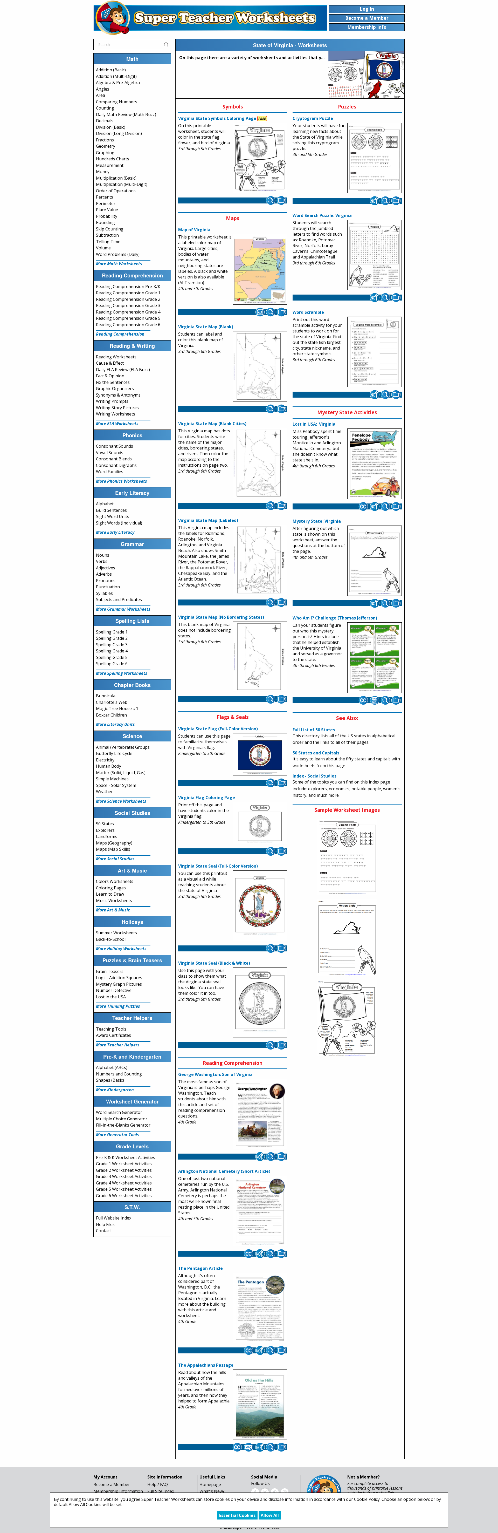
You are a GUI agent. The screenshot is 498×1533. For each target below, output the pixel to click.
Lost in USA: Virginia (314, 424)
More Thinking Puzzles (118, 1006)
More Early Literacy (115, 532)
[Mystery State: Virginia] (374, 561)
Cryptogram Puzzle (313, 118)
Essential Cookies (237, 1515)
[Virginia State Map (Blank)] (260, 366)
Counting (105, 108)
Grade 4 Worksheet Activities (124, 1183)
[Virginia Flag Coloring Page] (260, 823)
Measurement (109, 165)
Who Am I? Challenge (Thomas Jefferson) (335, 618)
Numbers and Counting (119, 1074)
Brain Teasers (109, 971)
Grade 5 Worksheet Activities (124, 1189)
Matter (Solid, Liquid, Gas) (121, 772)
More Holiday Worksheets (121, 948)
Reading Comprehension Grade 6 (128, 325)
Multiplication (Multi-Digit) (121, 184)
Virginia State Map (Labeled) (208, 520)
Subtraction (107, 235)
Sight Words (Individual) (119, 523)
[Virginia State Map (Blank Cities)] (260, 463)
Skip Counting (109, 229)
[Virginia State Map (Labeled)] (260, 560)
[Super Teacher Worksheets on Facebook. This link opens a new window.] (255, 1492)
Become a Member (111, 1484)
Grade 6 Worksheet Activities (124, 1195)
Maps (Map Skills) (113, 849)
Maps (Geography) (114, 843)
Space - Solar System (116, 785)
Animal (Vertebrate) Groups (123, 747)
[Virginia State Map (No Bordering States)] (260, 657)
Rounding (105, 222)
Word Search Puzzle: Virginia (322, 215)
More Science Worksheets (121, 801)
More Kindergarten (115, 1090)
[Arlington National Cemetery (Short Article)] (260, 1211)
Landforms (106, 836)
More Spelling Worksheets (121, 673)
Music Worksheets (114, 900)
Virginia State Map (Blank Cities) (212, 423)
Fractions (105, 140)
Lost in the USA (111, 997)
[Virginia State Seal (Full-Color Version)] (260, 906)
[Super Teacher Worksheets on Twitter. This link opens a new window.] (265, 1492)
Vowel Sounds (109, 452)
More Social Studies (115, 859)
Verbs (101, 561)
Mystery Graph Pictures (119, 984)
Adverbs (104, 574)
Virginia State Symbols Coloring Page (217, 118)
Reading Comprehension (120, 334)
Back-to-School (111, 939)
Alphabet (105, 504)
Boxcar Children (111, 715)
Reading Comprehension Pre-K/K (128, 286)
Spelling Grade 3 (112, 645)
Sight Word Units (112, 516)
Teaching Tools (111, 1029)
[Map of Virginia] (260, 269)
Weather (104, 791)
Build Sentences (111, 510)
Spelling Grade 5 (112, 657)
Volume (103, 248)
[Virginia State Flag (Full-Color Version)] (260, 754)
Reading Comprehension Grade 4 (128, 312)
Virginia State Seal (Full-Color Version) (218, 866)
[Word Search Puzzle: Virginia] (374, 255)
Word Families (109, 471)
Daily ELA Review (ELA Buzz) (123, 369)
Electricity (105, 760)
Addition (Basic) (111, 70)
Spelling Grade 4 (112, 651)
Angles (102, 89)
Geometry (105, 146)
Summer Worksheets (116, 933)
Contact (103, 1231)
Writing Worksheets (115, 414)
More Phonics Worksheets (121, 481)
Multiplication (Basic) (116, 178)
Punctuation (108, 587)
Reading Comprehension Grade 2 (128, 299)
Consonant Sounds (114, 446)
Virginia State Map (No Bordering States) (221, 617)
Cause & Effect (110, 363)
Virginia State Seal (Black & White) (214, 963)
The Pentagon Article (200, 1268)
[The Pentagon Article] (260, 1308)
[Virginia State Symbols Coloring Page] (260, 158)
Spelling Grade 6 (112, 663)
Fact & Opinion (110, 376)
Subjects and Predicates (119, 599)
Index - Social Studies (314, 776)
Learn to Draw (110, 894)
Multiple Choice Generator (121, 1119)
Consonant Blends (114, 459)
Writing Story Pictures (117, 408)
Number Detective (114, 990)
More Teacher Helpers (118, 1045)
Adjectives (105, 568)
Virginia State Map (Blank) (205, 327)
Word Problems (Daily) (118, 254)
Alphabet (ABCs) (111, 1067)
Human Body (108, 766)
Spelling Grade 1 (112, 632)
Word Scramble (308, 312)
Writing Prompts (112, 401)
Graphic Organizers (115, 388)
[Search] (166, 44)
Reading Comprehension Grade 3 (128, 305)
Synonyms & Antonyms (118, 395)
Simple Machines (112, 779)
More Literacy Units (115, 724)
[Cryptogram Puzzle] (374, 158)
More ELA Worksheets (117, 423)
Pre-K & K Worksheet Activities (125, 1157)
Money (102, 171)
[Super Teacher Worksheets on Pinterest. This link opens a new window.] (275, 1492)
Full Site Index (160, 1491)
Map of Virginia (194, 230)
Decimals (104, 121)
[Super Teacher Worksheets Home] (210, 18)
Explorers (105, 830)
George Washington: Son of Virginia (215, 1074)
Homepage (210, 1484)
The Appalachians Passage (205, 1365)
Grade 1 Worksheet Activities (124, 1164)
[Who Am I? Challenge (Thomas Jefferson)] (374, 658)
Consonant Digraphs (116, 465)
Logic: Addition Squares (119, 977)
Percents (104, 197)
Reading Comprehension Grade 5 (128, 318)
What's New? (212, 1491)
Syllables (104, 593)
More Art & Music (113, 910)
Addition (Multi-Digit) (116, 76)
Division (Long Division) (119, 133)
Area (100, 95)
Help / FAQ (157, 1484)
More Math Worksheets (119, 264)
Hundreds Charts (112, 159)
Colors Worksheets (114, 881)
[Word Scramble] (374, 352)
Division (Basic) (110, 127)
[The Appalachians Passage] (260, 1405)
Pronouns (105, 580)
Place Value (107, 210)
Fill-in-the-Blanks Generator (123, 1125)
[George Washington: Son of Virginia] (260, 1114)
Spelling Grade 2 (112, 638)
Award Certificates (113, 1035)
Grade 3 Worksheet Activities (124, 1176)
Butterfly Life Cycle (114, 753)
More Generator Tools (117, 1134)
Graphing (105, 152)
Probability (106, 216)
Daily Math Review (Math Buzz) (126, 114)
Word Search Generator (119, 1112)
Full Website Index (113, 1218)
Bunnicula (105, 696)
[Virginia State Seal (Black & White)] (260, 1002)
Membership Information (118, 1491)
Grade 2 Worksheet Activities (124, 1170)
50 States (105, 824)
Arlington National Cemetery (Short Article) (224, 1171)
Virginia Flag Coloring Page (206, 797)
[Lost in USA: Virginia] (374, 464)
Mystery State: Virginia (317, 521)
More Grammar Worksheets (123, 609)
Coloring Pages (111, 888)
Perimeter (105, 203)
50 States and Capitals (316, 753)
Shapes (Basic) (110, 1080)
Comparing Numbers (116, 102)
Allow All (270, 1515)
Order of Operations (116, 191)
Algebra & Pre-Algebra (118, 82)
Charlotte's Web (111, 702)
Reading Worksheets (116, 357)
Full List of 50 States (314, 730)
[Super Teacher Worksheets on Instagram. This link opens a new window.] (284, 1492)
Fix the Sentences (113, 382)
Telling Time (108, 241)
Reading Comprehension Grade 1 (128, 293)
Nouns (102, 555)
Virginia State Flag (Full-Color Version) (218, 729)
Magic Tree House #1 (117, 708)
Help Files (105, 1224)
